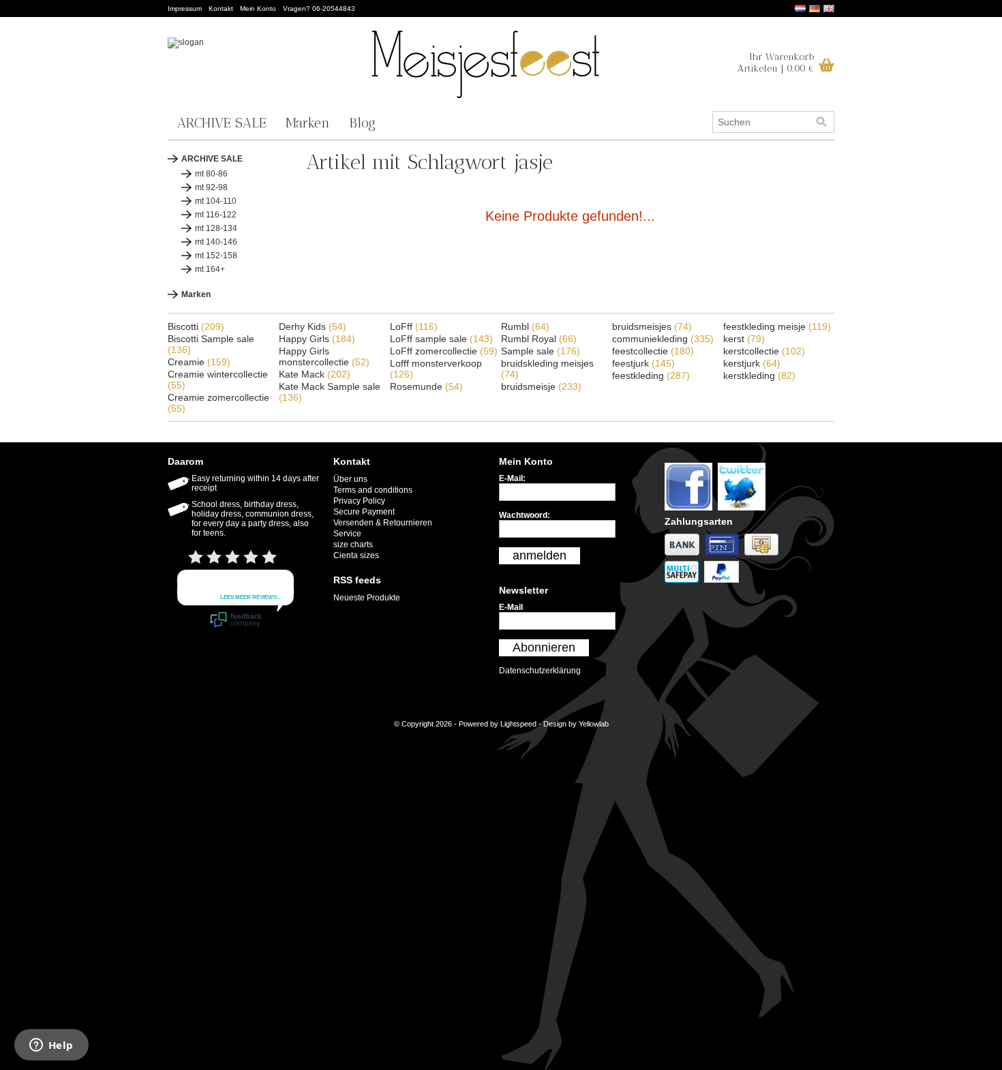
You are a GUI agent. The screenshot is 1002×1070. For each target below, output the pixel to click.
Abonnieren (544, 647)
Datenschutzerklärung (540, 670)
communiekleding (663, 338)
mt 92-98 (211, 187)
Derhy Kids (312, 326)
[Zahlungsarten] (685, 556)
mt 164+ (210, 269)
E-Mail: (512, 478)
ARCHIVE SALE (222, 122)
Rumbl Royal (539, 338)
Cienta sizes (356, 555)
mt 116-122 (216, 214)
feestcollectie (653, 351)
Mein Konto (258, 8)
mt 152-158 (216, 255)
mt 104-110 (216, 201)
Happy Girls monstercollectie (324, 356)
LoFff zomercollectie (444, 351)
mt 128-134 (216, 228)
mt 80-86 (211, 174)
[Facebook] (691, 511)
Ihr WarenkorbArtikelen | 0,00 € (776, 62)
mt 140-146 (216, 242)
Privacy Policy (359, 501)
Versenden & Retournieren (382, 523)
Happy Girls (317, 338)
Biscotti (196, 326)
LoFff (414, 326)
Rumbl (525, 326)
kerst (744, 338)
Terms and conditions (372, 490)
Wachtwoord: (524, 515)
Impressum (185, 8)
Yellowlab (594, 724)
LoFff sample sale (441, 338)
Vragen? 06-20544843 (319, 8)
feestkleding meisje (777, 326)
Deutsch (814, 8)
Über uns (350, 479)
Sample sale (540, 351)
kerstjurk (751, 363)
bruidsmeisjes (652, 326)
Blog (362, 122)
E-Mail (511, 607)
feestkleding (651, 375)
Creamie (199, 361)
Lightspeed (518, 724)
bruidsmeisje (541, 386)
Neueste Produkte (366, 597)
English (828, 8)
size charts (353, 544)
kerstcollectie (764, 351)
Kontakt (221, 8)
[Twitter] (743, 511)
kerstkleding (759, 375)
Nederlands (800, 8)
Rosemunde (426, 386)
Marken (308, 122)
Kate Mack (314, 374)
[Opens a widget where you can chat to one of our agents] (51, 1046)
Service (347, 533)
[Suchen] (821, 122)
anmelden (539, 555)
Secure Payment (364, 512)
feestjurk (643, 363)
